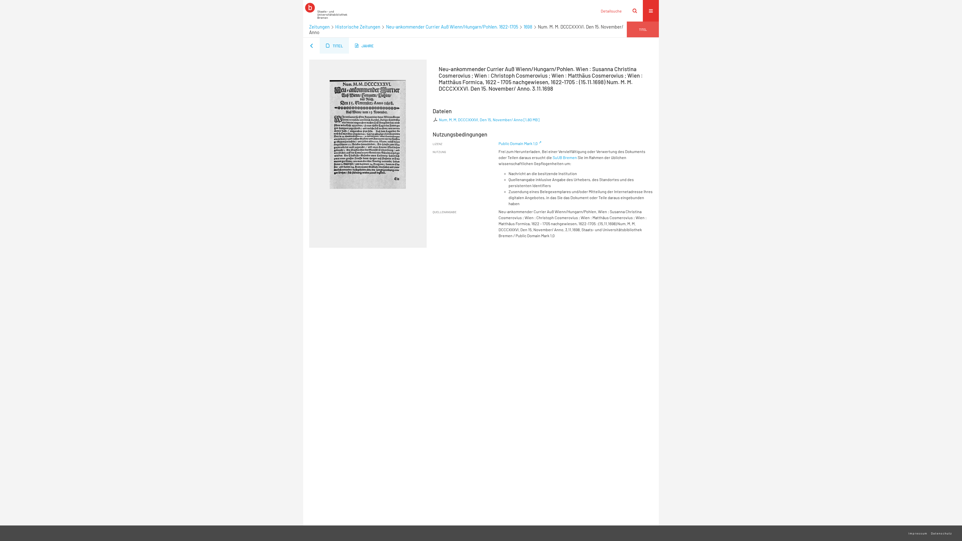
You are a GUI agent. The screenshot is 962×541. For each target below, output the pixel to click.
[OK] (635, 11)
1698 (528, 27)
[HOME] (326, 11)
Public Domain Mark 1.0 (518, 143)
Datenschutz (941, 533)
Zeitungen (319, 27)
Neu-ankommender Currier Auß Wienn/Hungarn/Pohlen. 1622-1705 (452, 27)
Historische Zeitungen (357, 27)
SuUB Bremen (565, 157)
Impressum (917, 533)
